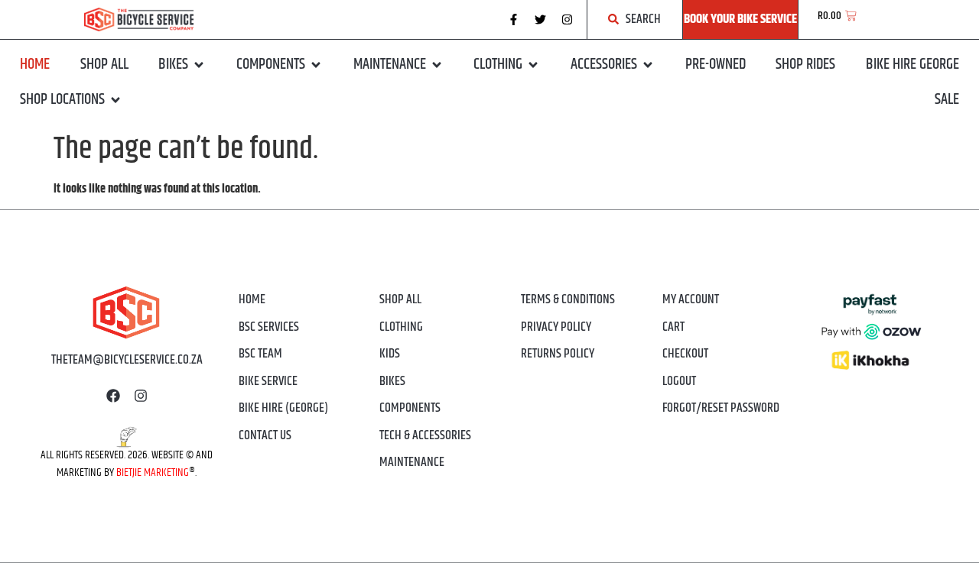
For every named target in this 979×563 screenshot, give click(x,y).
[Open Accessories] (648, 64)
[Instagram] (567, 19)
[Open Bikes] (199, 64)
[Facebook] (113, 395)
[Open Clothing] (533, 64)
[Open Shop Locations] (115, 100)
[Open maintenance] (437, 64)
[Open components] (316, 64)
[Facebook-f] (514, 19)
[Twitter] (540, 19)
